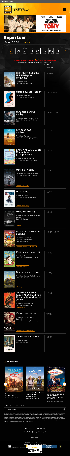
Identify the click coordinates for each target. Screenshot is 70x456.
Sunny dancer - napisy (28, 272)
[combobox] (35, 1)
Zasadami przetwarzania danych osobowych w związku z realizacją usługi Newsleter (43, 413)
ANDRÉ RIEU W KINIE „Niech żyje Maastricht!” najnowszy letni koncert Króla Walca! (55, 396)
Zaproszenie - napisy (27, 336)
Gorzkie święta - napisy (28, 91)
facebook (34, 438)
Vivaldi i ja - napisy (26, 313)
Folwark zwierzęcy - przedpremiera (12, 394)
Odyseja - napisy (25, 169)
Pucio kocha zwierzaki (28, 252)
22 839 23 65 (21, 10)
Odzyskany (22, 191)
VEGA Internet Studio (40, 444)
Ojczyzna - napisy (25, 211)
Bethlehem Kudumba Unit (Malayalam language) (27, 75)
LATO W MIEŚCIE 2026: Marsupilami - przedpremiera (28, 152)
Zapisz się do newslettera (14, 406)
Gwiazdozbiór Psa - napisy (26, 113)
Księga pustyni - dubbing (25, 131)
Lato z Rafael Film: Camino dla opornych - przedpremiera (35, 394)
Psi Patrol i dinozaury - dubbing (28, 232)
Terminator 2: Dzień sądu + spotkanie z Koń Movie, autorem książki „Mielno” (28, 296)
